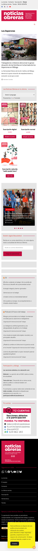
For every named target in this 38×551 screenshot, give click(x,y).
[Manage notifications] (34, 547)
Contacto (11, 2)
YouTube (10, 6)
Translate (17, 98)
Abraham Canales (8, 79)
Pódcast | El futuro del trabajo (15, 312)
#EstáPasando (10, 209)
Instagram (7, 6)
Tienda (14, 4)
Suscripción (18, 2)
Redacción (10, 222)
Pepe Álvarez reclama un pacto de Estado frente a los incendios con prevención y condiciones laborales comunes (18, 216)
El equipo (4, 482)
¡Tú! (6, 277)
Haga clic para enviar (12, 254)
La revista (4, 2)
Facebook (2, 6)
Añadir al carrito (10, 137)
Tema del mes (7, 380)
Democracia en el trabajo (11, 293)
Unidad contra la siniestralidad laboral (15, 297)
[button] (14, 228)
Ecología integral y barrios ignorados (14, 288)
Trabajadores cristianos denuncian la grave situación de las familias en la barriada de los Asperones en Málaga (18, 65)
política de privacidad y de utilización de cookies (18, 529)
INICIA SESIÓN (22, 4)
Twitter (4, 6)
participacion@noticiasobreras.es (13, 395)
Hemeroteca (5, 499)
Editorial (5, 374)
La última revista (6, 4)
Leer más (10, 176)
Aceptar (14, 543)
